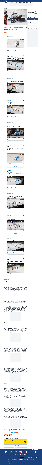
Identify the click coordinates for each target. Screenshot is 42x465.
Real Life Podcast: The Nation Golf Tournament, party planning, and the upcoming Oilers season (32, 11)
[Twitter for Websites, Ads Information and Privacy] (23, 49)
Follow (12, 36)
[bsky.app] (20, 27)
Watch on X (22, 39)
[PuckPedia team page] (26, 27)
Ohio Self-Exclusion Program (11, 460)
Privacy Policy (29, 457)
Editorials (13, 1)
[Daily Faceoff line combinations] (25, 27)
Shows (17, 1)
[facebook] (17, 27)
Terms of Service (32, 457)
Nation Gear (28, 1)
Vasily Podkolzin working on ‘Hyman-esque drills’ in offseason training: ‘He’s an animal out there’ (32, 9)
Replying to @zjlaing (9, 102)
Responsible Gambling (36, 457)
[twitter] (19, 27)
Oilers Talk (10, 1)
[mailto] (22, 27)
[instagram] (35, 449)
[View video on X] (16, 43)
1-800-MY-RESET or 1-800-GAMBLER (18, 459)
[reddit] (23, 27)
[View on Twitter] (23, 36)
